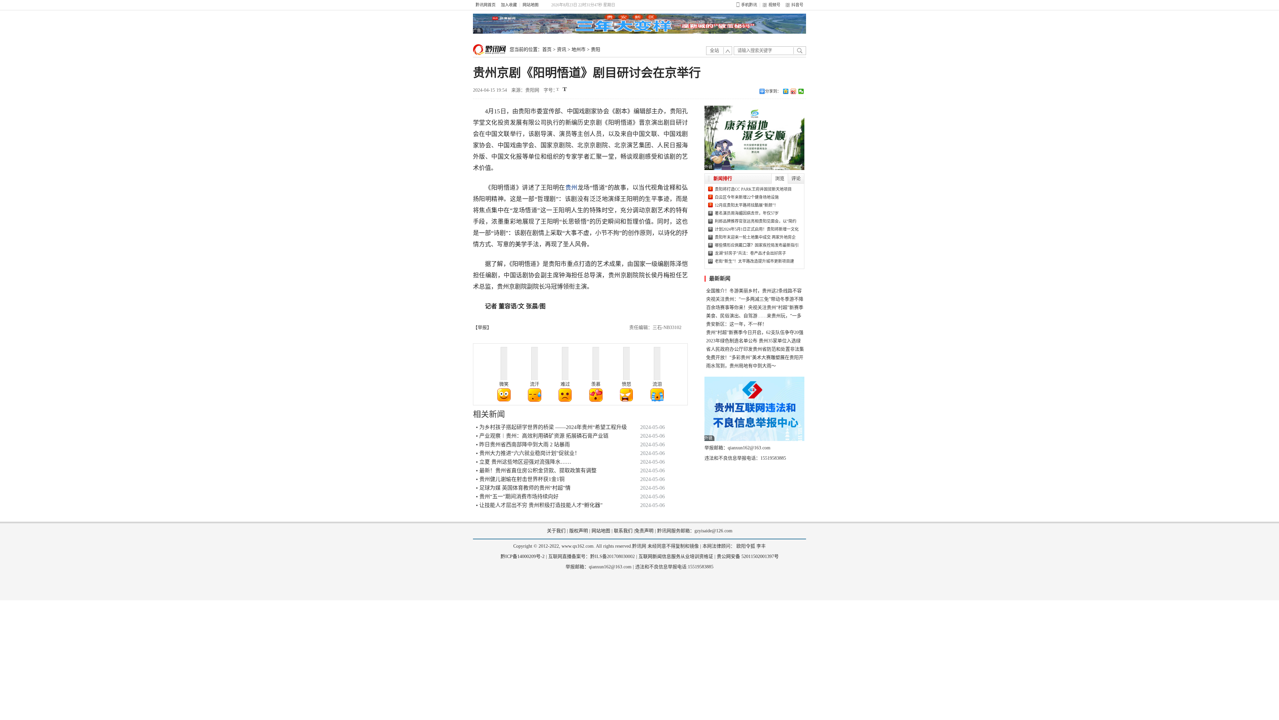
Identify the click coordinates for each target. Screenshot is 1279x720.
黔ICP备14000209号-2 (523, 556)
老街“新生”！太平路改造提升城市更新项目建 (754, 261)
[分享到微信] (801, 91)
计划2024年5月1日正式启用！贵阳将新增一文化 (757, 229)
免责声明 (644, 530)
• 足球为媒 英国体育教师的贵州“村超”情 (523, 488)
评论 (796, 178)
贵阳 (595, 49)
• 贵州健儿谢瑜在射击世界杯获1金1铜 (520, 479)
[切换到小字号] (558, 90)
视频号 (774, 5)
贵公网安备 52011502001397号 (748, 556)
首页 (547, 49)
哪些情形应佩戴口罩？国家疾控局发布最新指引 (757, 245)
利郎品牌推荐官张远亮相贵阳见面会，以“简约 (755, 221)
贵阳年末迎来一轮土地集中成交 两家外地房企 (755, 237)
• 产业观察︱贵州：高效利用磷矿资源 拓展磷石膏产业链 (542, 436)
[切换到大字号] (565, 89)
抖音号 (797, 5)
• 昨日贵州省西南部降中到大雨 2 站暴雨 (523, 444)
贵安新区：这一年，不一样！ (736, 324)
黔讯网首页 (486, 5)
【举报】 (482, 327)
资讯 (561, 49)
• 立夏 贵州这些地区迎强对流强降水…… (523, 462)
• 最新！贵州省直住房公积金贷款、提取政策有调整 (536, 470)
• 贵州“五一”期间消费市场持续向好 (517, 496)
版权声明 (578, 530)
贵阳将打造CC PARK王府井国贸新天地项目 (753, 189)
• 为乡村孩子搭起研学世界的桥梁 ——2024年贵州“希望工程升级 (551, 427)
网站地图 (531, 5)
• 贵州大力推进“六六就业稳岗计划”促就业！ (528, 453)
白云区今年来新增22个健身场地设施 (747, 197)
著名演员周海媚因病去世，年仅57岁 (747, 213)
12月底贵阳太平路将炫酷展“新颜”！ (746, 205)
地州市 (579, 49)
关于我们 (556, 530)
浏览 (779, 178)
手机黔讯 (749, 5)
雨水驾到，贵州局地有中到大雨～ (741, 365)
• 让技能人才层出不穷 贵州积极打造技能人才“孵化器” (539, 505)
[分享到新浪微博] (793, 91)
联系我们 (623, 530)
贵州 (571, 187)
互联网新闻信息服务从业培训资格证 (676, 556)
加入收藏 (509, 5)
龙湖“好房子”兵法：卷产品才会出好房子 (750, 253)
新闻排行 (722, 178)
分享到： (773, 91)
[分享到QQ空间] (786, 91)
